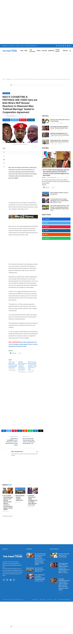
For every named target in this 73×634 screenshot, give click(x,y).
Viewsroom (51, 50)
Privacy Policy (11, 45)
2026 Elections (32, 50)
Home (21, 50)
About (22, 45)
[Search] (70, 50)
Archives (65, 50)
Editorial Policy (5, 45)
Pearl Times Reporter (17, 451)
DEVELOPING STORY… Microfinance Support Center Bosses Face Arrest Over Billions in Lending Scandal (59, 141)
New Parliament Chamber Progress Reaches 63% (20, 498)
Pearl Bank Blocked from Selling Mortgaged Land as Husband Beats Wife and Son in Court (32, 500)
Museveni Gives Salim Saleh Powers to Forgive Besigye (60, 120)
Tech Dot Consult (19, 599)
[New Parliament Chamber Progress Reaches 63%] (20, 491)
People (38, 50)
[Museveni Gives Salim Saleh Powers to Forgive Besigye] (45, 121)
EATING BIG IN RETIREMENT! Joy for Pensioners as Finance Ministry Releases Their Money (12, 442)
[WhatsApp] (3, 166)
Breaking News (9, 79)
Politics (43, 177)
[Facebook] (3, 152)
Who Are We (17, 45)
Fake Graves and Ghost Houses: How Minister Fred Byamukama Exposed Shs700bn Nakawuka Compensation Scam (59, 208)
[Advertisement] (36, 10)
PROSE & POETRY (57, 50)
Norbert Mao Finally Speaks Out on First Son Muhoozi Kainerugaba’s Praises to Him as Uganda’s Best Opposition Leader (23, 344)
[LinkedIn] (3, 159)
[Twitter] (3, 155)
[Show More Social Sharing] (36, 120)
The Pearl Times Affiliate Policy (31, 45)
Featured (44, 50)
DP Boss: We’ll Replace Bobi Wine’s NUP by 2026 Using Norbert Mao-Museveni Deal (13, 364)
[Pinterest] (3, 163)
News (26, 50)
